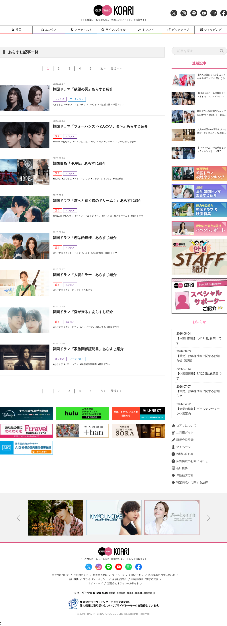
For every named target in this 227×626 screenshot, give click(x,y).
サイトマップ (95, 583)
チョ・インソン (82, 178)
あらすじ (58, 104)
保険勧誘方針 (185, 475)
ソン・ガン (97, 141)
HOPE (57, 178)
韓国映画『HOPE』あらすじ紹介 (79, 163)
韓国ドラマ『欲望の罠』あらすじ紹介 (83, 89)
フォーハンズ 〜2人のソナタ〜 (121, 141)
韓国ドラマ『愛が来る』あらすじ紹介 (83, 312)
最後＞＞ (116, 68)
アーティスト (83, 29)
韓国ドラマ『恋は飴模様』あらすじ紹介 (85, 237)
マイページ (183, 447)
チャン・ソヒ (72, 104)
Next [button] (208, 517)
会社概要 (182, 468)
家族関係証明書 (89, 364)
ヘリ (98, 216)
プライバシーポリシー (95, 579)
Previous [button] (18, 517)
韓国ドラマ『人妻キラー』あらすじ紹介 (85, 275)
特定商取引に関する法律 (192, 482)
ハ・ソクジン (87, 327)
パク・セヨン (72, 364)
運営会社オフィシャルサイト (123, 583)
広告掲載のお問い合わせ (192, 461)
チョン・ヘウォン (90, 104)
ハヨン (86, 253)
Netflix (57, 141)
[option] (56, 517)
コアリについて (186, 425)
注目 (19, 29)
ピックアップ (180, 29)
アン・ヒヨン (72, 327)
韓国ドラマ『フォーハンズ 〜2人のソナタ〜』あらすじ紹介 (100, 126)
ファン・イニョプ (85, 216)
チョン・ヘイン (73, 253)
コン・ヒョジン (73, 290)
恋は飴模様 (98, 253)
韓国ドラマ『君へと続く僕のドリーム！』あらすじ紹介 (97, 200)
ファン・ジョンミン (102, 178)
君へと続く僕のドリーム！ (116, 216)
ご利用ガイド (185, 432)
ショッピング (212, 29)
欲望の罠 (105, 104)
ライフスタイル (116, 29)
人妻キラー (88, 290)
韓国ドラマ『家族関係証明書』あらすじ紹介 (88, 349)
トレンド (148, 29)
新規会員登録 (185, 439)
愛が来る (101, 327)
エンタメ (51, 29)
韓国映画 (119, 178)
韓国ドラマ (118, 104)
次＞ (103, 68)
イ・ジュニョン (82, 141)
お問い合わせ (185, 454)
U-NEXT (58, 216)
